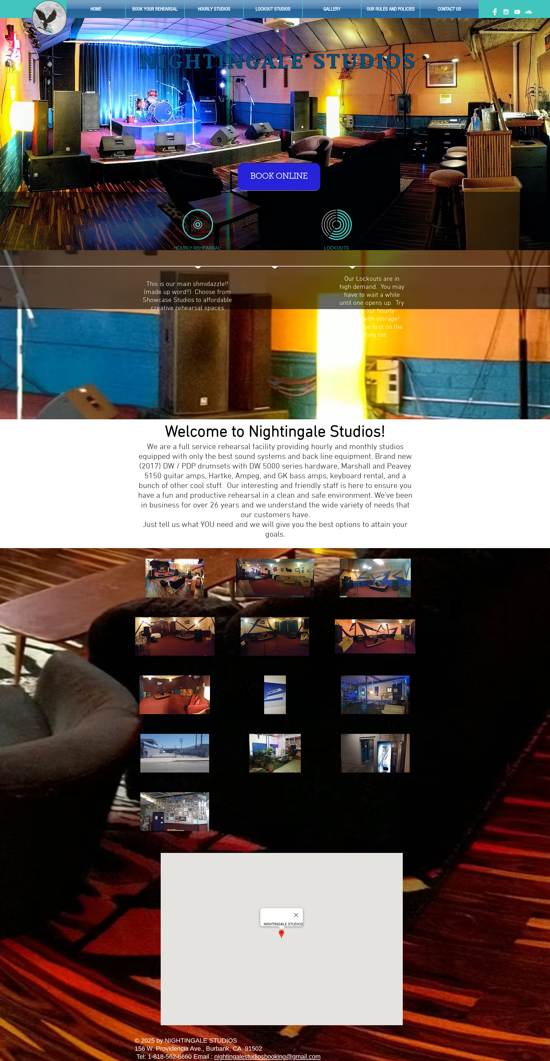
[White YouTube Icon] (517, 11)
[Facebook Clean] (494, 11)
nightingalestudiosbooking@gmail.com (267, 1056)
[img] (175, 578)
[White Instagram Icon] (506, 11)
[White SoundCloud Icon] (528, 11)
